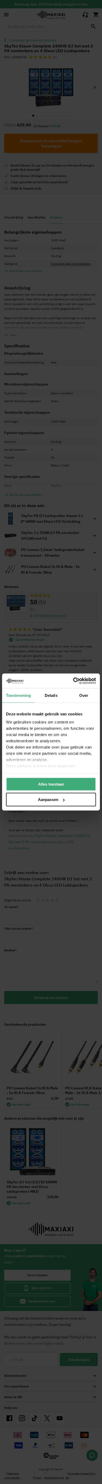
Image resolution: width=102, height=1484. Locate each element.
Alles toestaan (51, 784)
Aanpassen (48, 799)
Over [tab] (83, 695)
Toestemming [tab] (18, 695)
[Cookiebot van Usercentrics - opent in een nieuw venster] (73, 681)
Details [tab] (51, 695)
